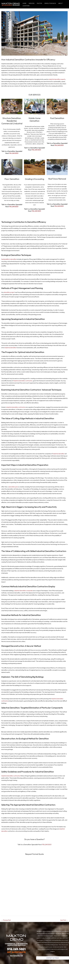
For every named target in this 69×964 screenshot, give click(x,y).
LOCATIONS (26, 5)
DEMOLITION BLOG (50, 3)
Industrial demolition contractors (10, 776)
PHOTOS (39, 3)
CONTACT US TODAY (52, 958)
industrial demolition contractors (22, 381)
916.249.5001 (13, 153)
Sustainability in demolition (9, 259)
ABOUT (60, 3)
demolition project (9, 292)
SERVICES (31, 3)
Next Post (64, 920)
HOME (24, 3)
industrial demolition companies (23, 590)
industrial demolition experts (57, 79)
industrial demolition (10, 347)
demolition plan (13, 487)
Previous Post (6, 920)
